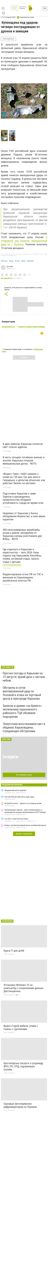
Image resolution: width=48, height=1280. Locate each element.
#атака (17, 261)
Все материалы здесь (24, 775)
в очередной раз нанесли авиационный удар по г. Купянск (24, 241)
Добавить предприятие (24, 834)
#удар (11, 261)
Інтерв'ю (10, 756)
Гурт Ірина (9, 266)
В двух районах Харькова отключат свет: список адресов (23, 445)
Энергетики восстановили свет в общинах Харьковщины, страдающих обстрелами (24, 727)
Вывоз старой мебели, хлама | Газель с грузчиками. (21, 1027)
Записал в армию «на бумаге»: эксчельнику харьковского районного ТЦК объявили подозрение (22, 711)
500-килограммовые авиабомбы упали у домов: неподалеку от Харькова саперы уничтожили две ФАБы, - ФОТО (22, 534)
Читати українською (8, 39)
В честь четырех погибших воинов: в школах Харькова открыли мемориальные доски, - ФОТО (24, 460)
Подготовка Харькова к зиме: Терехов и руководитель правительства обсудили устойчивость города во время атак (23, 498)
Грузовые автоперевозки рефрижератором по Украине (20, 1105)
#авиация (30, 261)
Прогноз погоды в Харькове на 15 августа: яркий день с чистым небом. (24, 676)
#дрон (23, 261)
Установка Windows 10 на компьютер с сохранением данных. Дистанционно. (24, 988)
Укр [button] (44, 8)
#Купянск (4, 261)
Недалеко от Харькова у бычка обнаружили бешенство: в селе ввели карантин (24, 516)
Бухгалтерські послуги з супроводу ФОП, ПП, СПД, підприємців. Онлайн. (23, 1066)
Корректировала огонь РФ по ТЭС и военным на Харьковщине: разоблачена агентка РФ (23, 577)
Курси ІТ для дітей (14, 950)
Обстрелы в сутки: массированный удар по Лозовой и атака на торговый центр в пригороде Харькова (22, 693)
